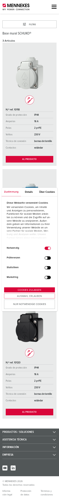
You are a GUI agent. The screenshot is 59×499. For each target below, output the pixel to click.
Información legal (7, 493)
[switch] (48, 258)
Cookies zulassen (29, 290)
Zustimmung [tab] (11, 191)
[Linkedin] (13, 468)
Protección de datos (25, 493)
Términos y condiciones (47, 493)
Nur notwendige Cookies (29, 304)
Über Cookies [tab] (47, 191)
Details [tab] (29, 191)
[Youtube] (4, 468)
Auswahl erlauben (29, 296)
